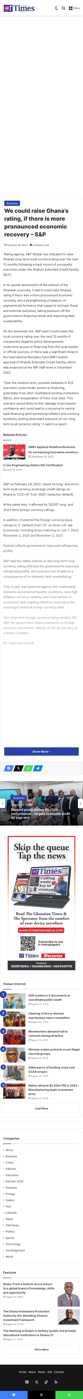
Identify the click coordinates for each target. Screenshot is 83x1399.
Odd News (12, 1225)
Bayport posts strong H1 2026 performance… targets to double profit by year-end (40, 814)
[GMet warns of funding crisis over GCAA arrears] (14, 1073)
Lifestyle (11, 1212)
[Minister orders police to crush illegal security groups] (14, 1055)
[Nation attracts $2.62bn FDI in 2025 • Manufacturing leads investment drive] (14, 1091)
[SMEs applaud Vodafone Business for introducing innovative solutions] (14, 452)
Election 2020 (15, 1181)
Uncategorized (15, 1250)
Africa (9, 1150)
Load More (41, 1108)
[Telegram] (37, 768)
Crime (9, 1162)
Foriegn (10, 1194)
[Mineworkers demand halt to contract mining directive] (14, 1037)
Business (12, 203)
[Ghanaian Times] (19, 8)
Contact (59, 1372)
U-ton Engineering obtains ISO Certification (33, 465)
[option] (41, 803)
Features (11, 1187)
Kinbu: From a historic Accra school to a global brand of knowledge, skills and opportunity (28, 1288)
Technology (13, 1244)
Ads (49, 1372)
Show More (40, 751)
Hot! (8, 1206)
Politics (10, 1231)
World (9, 1256)
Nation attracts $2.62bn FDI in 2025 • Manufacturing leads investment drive (53, 1090)
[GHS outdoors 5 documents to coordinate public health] (14, 1001)
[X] (17, 768)
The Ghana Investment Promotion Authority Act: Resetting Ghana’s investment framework (26, 1316)
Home (22, 1372)
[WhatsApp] (27, 768)
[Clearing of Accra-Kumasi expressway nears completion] (14, 1019)
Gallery (10, 1200)
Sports (10, 1237)
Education (12, 1175)
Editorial (11, 1168)
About (32, 1372)
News (9, 1219)
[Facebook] (8, 768)
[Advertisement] (41, 61)
